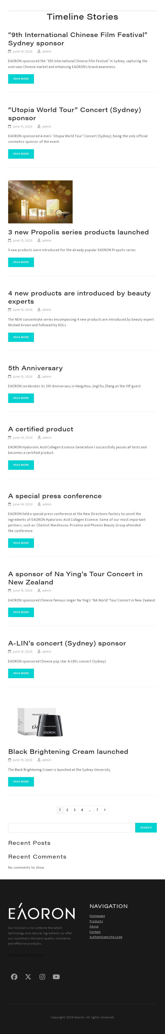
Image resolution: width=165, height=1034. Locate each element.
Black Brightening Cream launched (68, 751)
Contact (95, 931)
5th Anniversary (35, 367)
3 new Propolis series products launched (78, 231)
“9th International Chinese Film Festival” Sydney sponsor (78, 38)
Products (96, 921)
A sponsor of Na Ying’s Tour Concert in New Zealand (75, 577)
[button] (154, 5)
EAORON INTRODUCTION (26, 955)
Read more (21, 79)
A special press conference (55, 495)
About (94, 926)
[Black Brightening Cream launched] (40, 721)
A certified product (40, 428)
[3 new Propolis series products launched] (40, 201)
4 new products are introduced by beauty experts (79, 297)
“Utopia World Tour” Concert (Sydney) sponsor (74, 113)
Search (146, 827)
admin (47, 51)
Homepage (97, 916)
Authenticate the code (106, 937)
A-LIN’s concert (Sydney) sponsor (67, 642)
